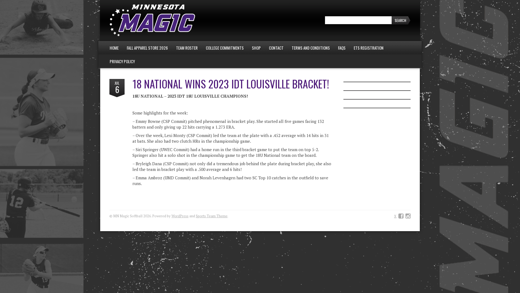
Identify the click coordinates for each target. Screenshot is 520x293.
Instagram (408, 216)
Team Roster (187, 48)
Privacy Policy (122, 61)
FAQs (342, 48)
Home (114, 48)
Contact (276, 48)
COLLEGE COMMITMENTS (225, 48)
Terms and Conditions (311, 48)
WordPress (179, 216)
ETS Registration (369, 48)
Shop (256, 48)
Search (400, 20)
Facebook (401, 216)
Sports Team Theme (211, 216)
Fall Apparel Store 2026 (147, 48)
